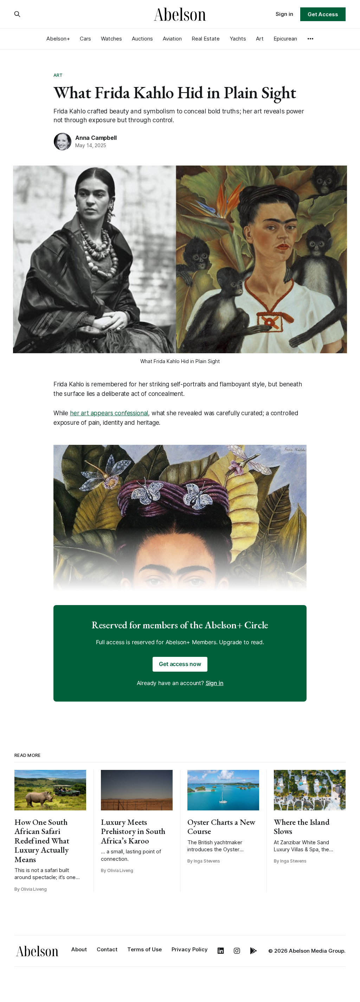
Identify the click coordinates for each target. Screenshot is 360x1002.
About (79, 949)
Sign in (284, 14)
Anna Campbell (95, 137)
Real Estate (206, 38)
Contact (107, 949)
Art (260, 38)
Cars (85, 38)
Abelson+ (58, 38)
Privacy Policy (190, 949)
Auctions (142, 38)
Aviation (172, 38)
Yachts (238, 38)
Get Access (323, 14)
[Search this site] (17, 14)
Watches (111, 38)
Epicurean (285, 38)
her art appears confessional (109, 413)
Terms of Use (144, 949)
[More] (310, 38)
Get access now (180, 663)
